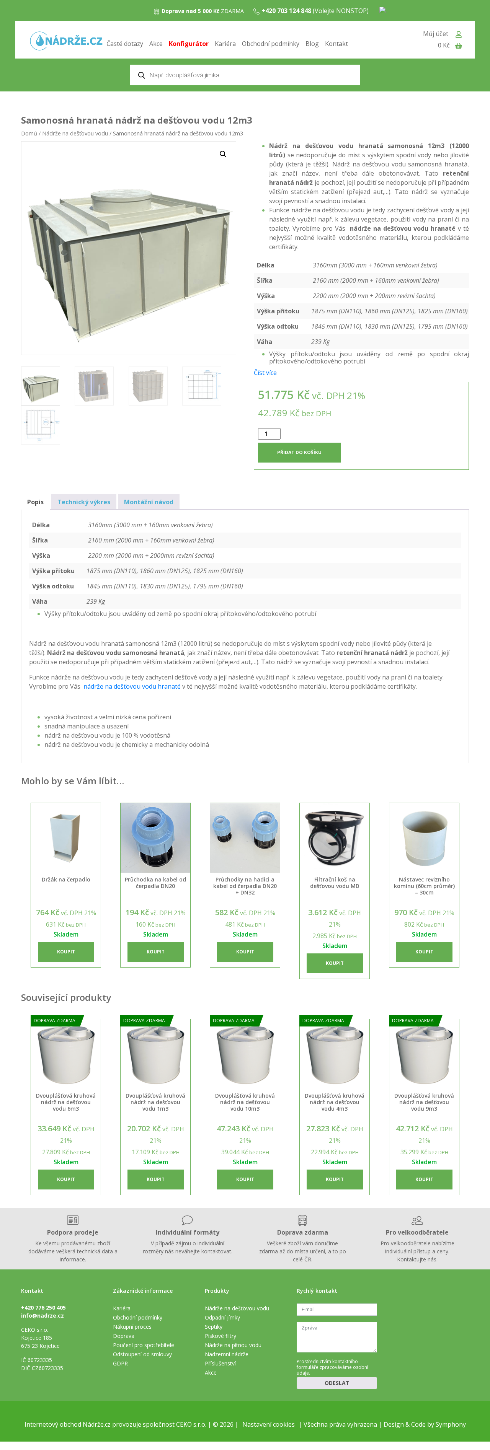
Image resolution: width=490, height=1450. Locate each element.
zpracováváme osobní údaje (332, 1370)
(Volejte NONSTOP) (315, 11)
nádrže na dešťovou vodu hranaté (132, 686)
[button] (223, 154)
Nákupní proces (132, 1326)
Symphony (451, 1424)
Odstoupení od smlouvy (142, 1354)
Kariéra (225, 43)
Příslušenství (220, 1363)
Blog (312, 43)
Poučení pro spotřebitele (143, 1345)
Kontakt (336, 43)
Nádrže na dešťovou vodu (75, 133)
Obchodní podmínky (270, 43)
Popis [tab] (35, 502)
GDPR (120, 1363)
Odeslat (337, 1382)
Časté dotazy (124, 43)
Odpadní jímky (222, 1317)
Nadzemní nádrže (226, 1354)
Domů (29, 133)
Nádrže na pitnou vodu (233, 1345)
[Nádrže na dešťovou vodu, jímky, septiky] (66, 41)
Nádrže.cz (97, 1424)
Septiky (213, 1326)
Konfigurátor (189, 43)
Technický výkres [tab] (83, 502)
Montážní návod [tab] (148, 502)
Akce (156, 43)
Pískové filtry (220, 1335)
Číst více (265, 372)
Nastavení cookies (268, 1424)
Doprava (123, 1335)
